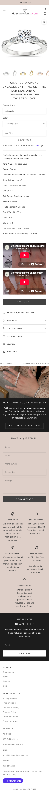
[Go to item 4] (31, 73)
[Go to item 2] (14, 73)
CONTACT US (8, 729)
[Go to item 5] (39, 73)
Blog (5, 686)
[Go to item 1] (6, 73)
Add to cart (24, 302)
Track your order (10, 721)
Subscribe (24, 653)
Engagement (9, 672)
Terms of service (10, 717)
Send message (24, 499)
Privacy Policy (9, 712)
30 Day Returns (10, 698)
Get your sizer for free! (24, 426)
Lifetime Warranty (11, 707)
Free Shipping (9, 703)
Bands (6, 676)
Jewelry (6, 681)
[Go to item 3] (23, 73)
